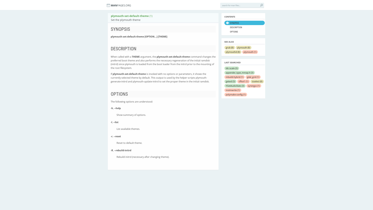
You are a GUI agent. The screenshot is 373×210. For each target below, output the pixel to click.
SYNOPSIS (234, 23)
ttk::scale (232, 68)
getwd (230, 81)
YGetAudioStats (235, 85)
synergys (254, 85)
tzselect (257, 81)
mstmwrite (233, 90)
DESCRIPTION (236, 27)
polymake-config (236, 94)
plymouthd (233, 51)
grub (230, 47)
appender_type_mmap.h (239, 72)
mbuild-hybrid (234, 77)
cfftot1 (243, 81)
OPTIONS (234, 31)
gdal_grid (253, 77)
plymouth (243, 47)
